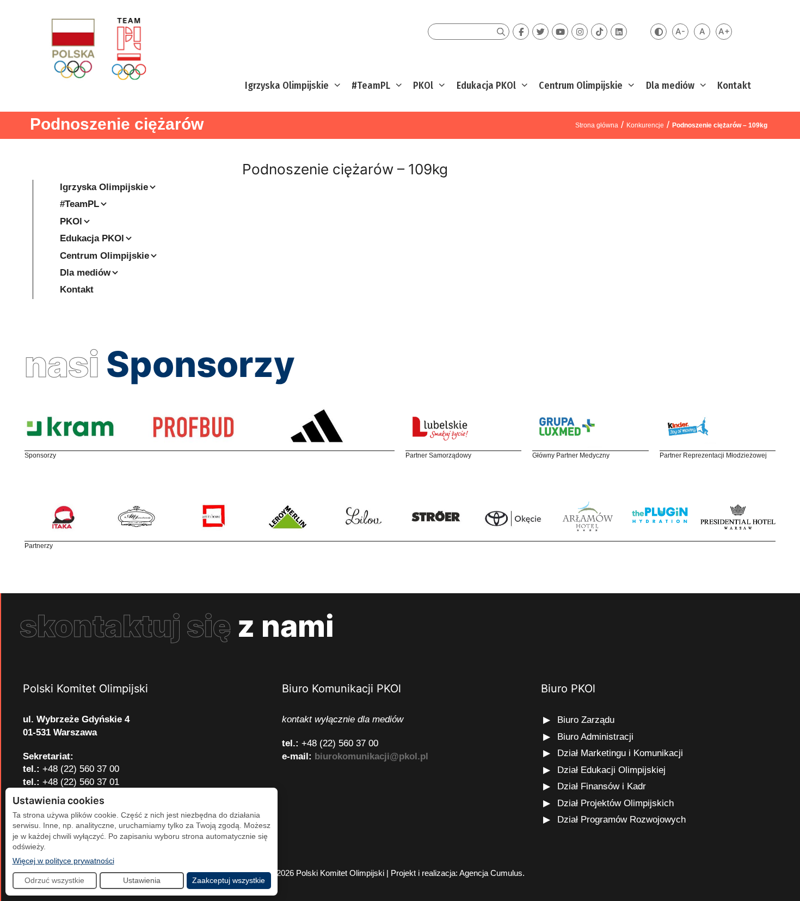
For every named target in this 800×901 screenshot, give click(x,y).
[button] (336, 86)
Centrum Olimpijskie (581, 86)
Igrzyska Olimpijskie (287, 86)
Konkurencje (645, 125)
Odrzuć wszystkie (54, 880)
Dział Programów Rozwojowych (621, 819)
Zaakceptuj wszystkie (228, 880)
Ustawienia (142, 880)
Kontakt (734, 86)
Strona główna (596, 125)
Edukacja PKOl (486, 86)
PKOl (423, 86)
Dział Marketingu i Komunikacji (620, 753)
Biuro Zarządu (585, 720)
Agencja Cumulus (490, 873)
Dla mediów (670, 86)
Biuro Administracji (595, 737)
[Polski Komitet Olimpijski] (97, 48)
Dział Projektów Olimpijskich (615, 803)
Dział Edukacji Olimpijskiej (611, 770)
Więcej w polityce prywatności (63, 860)
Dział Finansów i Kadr (603, 786)
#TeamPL (371, 86)
